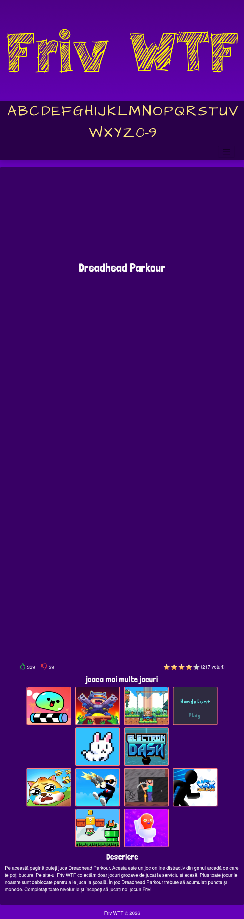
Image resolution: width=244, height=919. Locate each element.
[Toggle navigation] (226, 152)
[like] (22, 667)
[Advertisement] (122, 217)
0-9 (146, 133)
